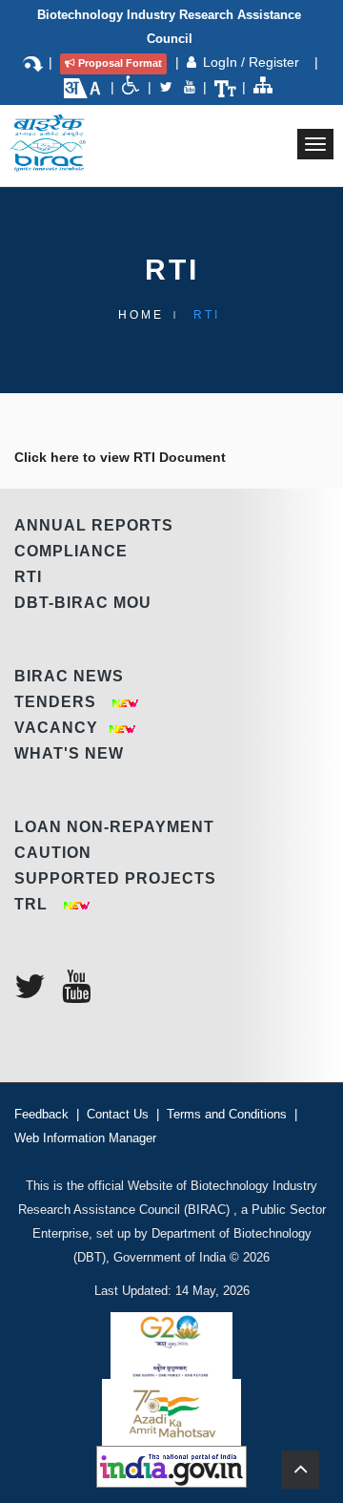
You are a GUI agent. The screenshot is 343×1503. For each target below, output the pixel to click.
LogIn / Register (253, 62)
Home (141, 315)
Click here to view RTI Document (120, 457)
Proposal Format (120, 63)
